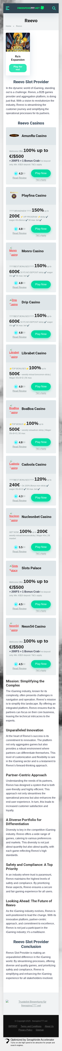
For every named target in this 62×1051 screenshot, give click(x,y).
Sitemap (40, 1030)
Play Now (41, 173)
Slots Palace (31, 568)
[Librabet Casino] (14, 356)
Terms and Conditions (31, 1026)
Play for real (18, 68)
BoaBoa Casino (33, 409)
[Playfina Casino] (14, 199)
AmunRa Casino (34, 136)
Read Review (19, 177)
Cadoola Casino (34, 464)
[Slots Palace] (14, 570)
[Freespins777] (31, 8)
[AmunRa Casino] (14, 139)
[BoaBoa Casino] (14, 412)
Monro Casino (33, 251)
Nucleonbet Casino (36, 517)
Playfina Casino (34, 195)
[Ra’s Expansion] (18, 50)
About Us (49, 1026)
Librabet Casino (34, 353)
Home (8, 26)
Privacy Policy (25, 1030)
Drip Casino (31, 302)
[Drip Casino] (14, 304)
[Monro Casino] (14, 254)
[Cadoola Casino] (14, 468)
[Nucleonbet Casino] (14, 520)
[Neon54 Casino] (14, 630)
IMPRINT (12, 1026)
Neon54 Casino (34, 626)
